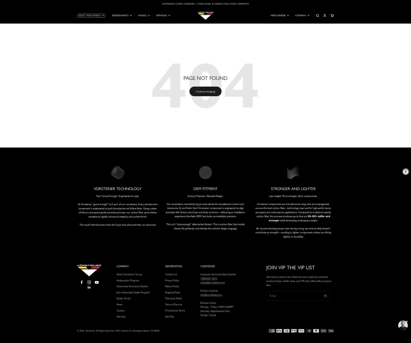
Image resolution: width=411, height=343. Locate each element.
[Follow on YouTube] (97, 282)
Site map (121, 316)
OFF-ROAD (161, 15)
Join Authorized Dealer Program (133, 292)
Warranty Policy (173, 298)
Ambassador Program (128, 280)
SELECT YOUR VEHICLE (90, 15)
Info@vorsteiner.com (211, 294)
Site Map (169, 316)
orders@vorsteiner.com (212, 282)
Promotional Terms (175, 310)
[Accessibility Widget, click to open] (405, 171)
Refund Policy (172, 286)
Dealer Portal (123, 298)
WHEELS (142, 15)
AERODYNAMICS (120, 15)
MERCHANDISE (278, 15)
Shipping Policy (172, 292)
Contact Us (171, 274)
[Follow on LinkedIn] (89, 287)
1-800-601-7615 (208, 278)
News (119, 304)
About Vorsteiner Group (129, 274)
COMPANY (300, 15)
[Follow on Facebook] (81, 282)
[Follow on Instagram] (89, 282)
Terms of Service (173, 304)
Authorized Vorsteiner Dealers (132, 286)
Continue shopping (205, 91)
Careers (121, 310)
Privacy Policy (172, 280)
